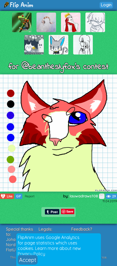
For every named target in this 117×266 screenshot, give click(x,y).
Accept (27, 259)
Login (106, 4)
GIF (18, 196)
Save (69, 211)
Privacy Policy (31, 253)
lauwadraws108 (84, 196)
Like (7, 196)
